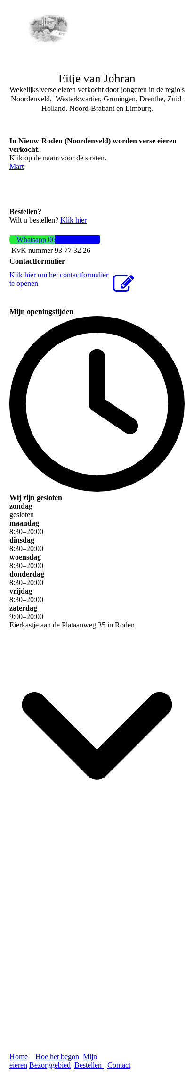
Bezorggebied (50, 1065)
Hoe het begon (57, 1057)
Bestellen (89, 1065)
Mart (16, 166)
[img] (48, 29)
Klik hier (73, 220)
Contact (118, 1065)
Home (18, 1057)
